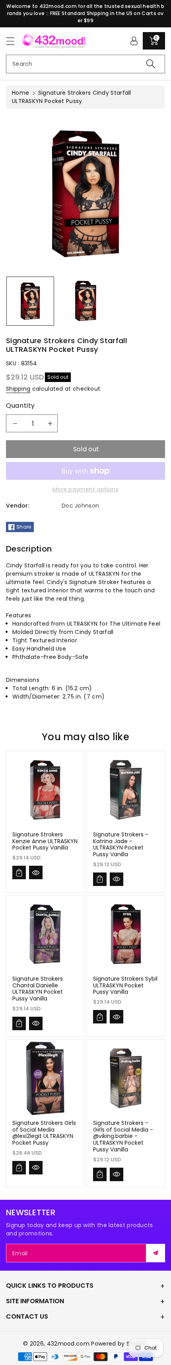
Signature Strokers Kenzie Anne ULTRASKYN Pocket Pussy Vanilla (45, 841)
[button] (14, 41)
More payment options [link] (85, 489)
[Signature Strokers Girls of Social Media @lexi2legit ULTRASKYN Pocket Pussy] (45, 1078)
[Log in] (134, 41)
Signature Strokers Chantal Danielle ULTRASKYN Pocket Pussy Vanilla (37, 988)
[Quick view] (36, 872)
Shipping (18, 389)
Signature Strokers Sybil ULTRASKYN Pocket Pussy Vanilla (125, 985)
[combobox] (85, 64)
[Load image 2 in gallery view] (85, 301)
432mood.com (68, 1344)
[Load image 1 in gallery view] (30, 301)
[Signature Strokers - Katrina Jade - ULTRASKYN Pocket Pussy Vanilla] (125, 789)
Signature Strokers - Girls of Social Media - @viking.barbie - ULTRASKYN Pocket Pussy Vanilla (123, 1136)
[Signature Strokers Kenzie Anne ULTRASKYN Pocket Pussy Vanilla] (45, 789)
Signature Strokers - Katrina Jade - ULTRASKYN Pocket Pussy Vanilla (120, 844)
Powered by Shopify (119, 1344)
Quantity (20, 405)
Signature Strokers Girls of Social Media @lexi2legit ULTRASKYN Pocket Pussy (44, 1133)
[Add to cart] (19, 872)
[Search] (151, 64)
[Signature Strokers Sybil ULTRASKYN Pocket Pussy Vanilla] (125, 934)
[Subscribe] (155, 1253)
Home (20, 93)
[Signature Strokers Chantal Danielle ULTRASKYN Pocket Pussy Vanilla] (45, 934)
